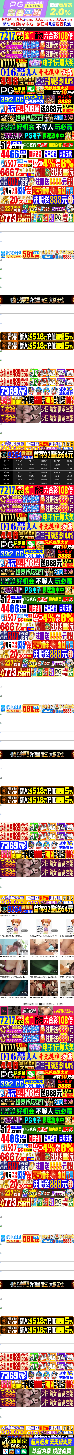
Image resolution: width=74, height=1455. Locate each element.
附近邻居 (19, 468)
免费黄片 (44, 480)
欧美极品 (69, 461)
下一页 (49, 1004)
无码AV (6, 476)
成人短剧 (44, 483)
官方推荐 (6, 472)
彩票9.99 (57, 472)
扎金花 (69, 472)
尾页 (61, 1004)
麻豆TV (31, 476)
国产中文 (19, 483)
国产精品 (19, 461)
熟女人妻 (31, 480)
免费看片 (6, 483)
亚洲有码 (57, 461)
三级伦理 (19, 465)
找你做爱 (44, 468)
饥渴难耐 (31, 468)
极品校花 (57, 483)
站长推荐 (6, 468)
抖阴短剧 (69, 483)
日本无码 (44, 461)
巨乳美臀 (44, 465)
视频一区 (6, 461)
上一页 (31, 1004)
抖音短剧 (19, 476)
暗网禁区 (57, 480)
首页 (25, 1004)
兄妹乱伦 (31, 483)
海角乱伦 (69, 480)
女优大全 (69, 476)
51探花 (44, 476)
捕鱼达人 (19, 472)
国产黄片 (19, 480)
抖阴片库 (6, 480)
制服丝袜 (69, 465)
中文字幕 (31, 465)
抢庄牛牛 (31, 472)
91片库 (57, 476)
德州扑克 (44, 472)
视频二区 (6, 465)
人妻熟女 (57, 465)
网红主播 (31, 461)
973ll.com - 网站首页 (16, 29)
